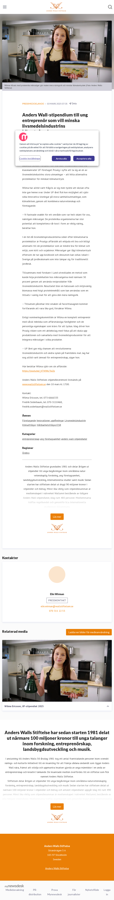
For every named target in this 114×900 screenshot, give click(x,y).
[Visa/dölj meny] (5, 7)
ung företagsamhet (50, 439)
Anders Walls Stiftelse (57, 868)
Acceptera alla (83, 158)
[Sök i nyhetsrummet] (110, 7)
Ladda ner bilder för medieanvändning (88, 632)
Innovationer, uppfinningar (50, 420)
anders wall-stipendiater (74, 439)
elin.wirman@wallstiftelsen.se (57, 606)
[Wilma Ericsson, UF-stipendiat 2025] (57, 671)
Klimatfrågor (29, 425)
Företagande (29, 420)
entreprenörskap (30, 439)
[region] (57, 148)
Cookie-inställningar (29, 158)
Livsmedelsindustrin (75, 420)
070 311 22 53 (57, 610)
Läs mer (57, 516)
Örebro (25, 452)
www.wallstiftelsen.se (34, 384)
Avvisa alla (61, 158)
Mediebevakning (15, 889)
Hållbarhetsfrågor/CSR (49, 425)
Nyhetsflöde (92, 889)
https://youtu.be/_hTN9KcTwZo (38, 370)
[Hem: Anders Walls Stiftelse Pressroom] (56, 7)
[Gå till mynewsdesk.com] (14, 886)
